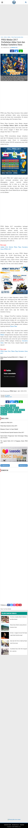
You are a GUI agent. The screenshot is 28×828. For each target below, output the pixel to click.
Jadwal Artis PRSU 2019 (6, 422)
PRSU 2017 (21, 410)
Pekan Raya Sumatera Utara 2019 (8, 426)
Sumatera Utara (17, 412)
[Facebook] (12, 51)
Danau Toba (13, 326)
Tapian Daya (3, 414)
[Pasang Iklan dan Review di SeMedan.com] (14, 819)
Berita (5, 37)
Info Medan (12, 405)
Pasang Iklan (15, 824)
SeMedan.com (14, 47)
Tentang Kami (7, 824)
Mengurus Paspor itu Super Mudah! (9, 429)
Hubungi (22, 824)
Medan (9, 37)
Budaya (7, 405)
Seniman (10, 412)
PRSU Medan (4, 412)
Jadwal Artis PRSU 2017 (6, 407)
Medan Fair (16, 407)
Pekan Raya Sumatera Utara (17, 37)
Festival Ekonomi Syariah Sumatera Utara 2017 (12, 432)
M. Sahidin (7, 395)
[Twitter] (16, 51)
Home (2, 37)
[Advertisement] (14, 20)
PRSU (16, 410)
